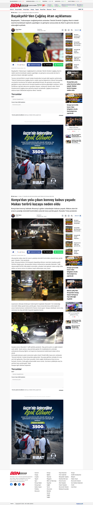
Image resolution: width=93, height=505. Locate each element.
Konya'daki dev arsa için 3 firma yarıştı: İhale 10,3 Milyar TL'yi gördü (77, 43)
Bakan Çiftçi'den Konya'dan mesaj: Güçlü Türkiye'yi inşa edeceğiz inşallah (73, 295)
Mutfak (49, 491)
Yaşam (37, 9)
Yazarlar (49, 477)
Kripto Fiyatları (63, 485)
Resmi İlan (42, 9)
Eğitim (48, 475)
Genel (48, 493)
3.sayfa (37, 477)
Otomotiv (49, 489)
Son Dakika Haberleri (77, 483)
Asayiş (32, 9)
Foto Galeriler (62, 475)
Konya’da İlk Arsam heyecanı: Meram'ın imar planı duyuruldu (77, 51)
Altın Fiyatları (62, 483)
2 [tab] (74, 131)
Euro (56, 4)
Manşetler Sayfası (64, 477)
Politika (37, 489)
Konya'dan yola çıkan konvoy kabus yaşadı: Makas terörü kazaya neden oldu (74, 86)
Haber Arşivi (74, 479)
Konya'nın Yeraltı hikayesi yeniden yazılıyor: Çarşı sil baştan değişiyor (77, 66)
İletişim (73, 477)
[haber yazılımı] (79, 503)
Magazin (49, 479)
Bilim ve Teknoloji (51, 481)
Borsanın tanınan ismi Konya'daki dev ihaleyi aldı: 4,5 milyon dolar (77, 36)
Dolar (49, 4)
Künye (73, 473)
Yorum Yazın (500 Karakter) (18, 102)
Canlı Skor (74, 487)
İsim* (12, 96)
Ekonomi (49, 9)
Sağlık (48, 485)
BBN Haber (14, 12)
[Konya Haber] (73, 98)
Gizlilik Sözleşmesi (76, 475)
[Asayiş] (73, 75)
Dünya (48, 473)
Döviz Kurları (62, 481)
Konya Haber (18, 9)
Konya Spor (26, 9)
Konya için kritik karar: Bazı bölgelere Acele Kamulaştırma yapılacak (72, 109)
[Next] (78, 130)
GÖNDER (61, 115)
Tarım (54, 9)
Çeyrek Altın (81, 4)
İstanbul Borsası (63, 479)
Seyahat (49, 483)
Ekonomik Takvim (64, 487)
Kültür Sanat (38, 487)
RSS (12, 503)
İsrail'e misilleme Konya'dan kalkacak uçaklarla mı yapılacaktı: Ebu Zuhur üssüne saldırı (74, 128)
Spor (20, 12)
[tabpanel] (73, 124)
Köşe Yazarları (63, 473)
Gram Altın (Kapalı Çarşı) (69, 4)
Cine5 (72, 485)
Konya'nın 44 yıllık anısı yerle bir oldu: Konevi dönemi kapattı (77, 58)
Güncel (12, 9)
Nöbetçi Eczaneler (64, 489)
